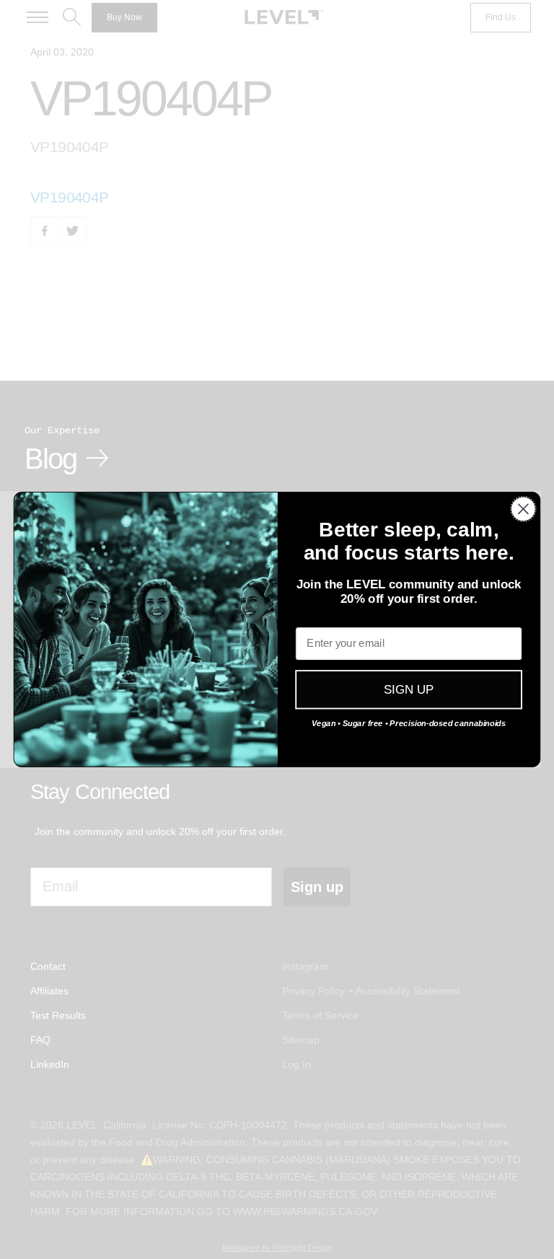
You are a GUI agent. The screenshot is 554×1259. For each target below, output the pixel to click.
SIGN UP (409, 690)
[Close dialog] (523, 509)
